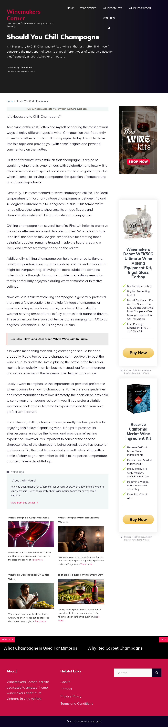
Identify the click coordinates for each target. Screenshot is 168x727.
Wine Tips (109, 18)
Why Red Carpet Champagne (115, 648)
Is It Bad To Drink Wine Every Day (80, 574)
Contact (66, 689)
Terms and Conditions (76, 703)
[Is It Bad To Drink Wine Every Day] (81, 603)
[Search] (156, 672)
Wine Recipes (88, 8)
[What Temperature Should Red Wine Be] (81, 551)
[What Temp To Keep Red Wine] (31, 546)
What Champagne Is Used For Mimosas (40, 648)
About (65, 682)
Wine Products (112, 8)
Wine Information (140, 8)
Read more (37, 559)
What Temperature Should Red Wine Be (78, 520)
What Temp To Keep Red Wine (28, 517)
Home (70, 8)
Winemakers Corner (24, 15)
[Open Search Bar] (109, 28)
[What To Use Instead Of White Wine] (31, 608)
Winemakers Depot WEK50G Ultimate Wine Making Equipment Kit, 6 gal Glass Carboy (138, 263)
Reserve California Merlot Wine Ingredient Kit (138, 431)
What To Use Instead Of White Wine (29, 577)
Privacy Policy (71, 696)
